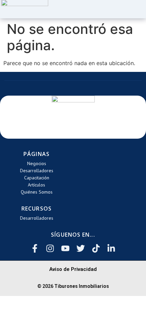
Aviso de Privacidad (73, 269)
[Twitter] (80, 248)
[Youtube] (65, 248)
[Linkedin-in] (111, 248)
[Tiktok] (96, 248)
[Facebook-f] (35, 248)
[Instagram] (50, 248)
